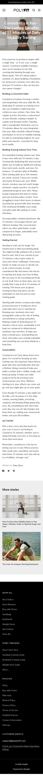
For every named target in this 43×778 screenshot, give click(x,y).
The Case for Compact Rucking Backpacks (20, 564)
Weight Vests (8, 624)
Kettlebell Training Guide (13, 659)
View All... (6, 634)
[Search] (33, 10)
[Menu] (4, 10)
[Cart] (39, 10)
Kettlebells (7, 619)
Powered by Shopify (21, 769)
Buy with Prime (9, 609)
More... (5, 669)
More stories (10, 489)
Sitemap (6, 725)
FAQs (5, 685)
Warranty (6, 695)
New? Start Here (10, 650)
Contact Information (12, 720)
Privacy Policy (9, 705)
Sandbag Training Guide (13, 654)
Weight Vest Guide (11, 664)
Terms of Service (10, 710)
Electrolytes (7, 629)
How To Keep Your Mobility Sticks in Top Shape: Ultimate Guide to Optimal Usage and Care (21, 523)
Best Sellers (8, 599)
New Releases (9, 604)
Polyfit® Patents (10, 715)
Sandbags (6, 614)
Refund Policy (8, 700)
